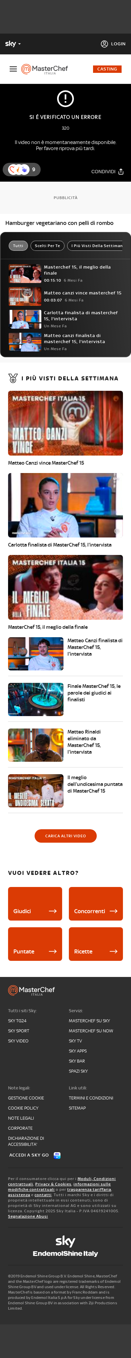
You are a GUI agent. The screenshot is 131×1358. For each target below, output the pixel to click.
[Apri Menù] (13, 69)
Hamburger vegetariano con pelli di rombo (59, 223)
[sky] (65, 1241)
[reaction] (24, 169)
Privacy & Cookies (53, 1184)
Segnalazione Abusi (28, 1216)
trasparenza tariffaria (89, 1189)
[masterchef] (47, 69)
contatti (43, 1194)
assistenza (19, 1194)
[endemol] (65, 1254)
